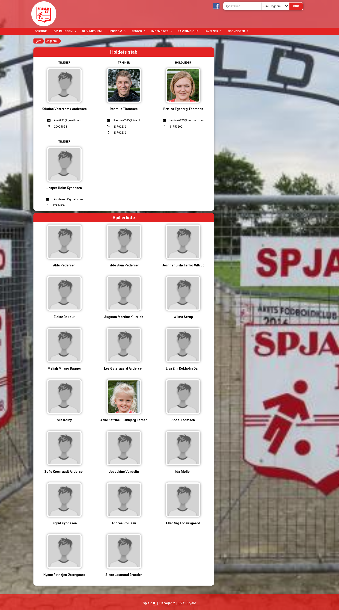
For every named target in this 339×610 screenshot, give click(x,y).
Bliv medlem (92, 31)
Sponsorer (236, 31)
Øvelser (211, 31)
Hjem (38, 41)
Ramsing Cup (188, 31)
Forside (41, 31)
